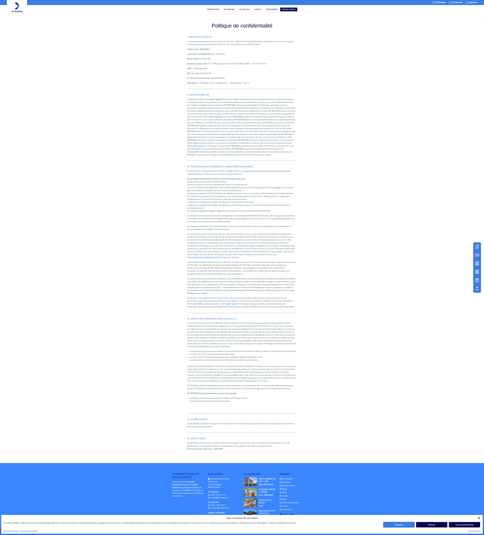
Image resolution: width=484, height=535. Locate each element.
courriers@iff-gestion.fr (196, 146)
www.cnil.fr (289, 307)
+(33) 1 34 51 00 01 (218, 505)
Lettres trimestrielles (290, 503)
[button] (479, 518)
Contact (258, 9)
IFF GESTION (457, 3)
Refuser (431, 525)
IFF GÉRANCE (440, 3)
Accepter (399, 525)
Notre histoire (287, 479)
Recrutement (272, 9)
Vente (284, 492)
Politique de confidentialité (28, 531)
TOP (477, 290)
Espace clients (288, 9)
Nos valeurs (286, 482)
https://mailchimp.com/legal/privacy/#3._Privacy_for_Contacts (213, 257)
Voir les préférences (464, 525)
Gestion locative (288, 486)
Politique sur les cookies (197, 293)
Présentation (213, 9)
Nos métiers (229, 9)
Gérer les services (474, 531)
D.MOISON (472, 3)
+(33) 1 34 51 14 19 (218, 495)
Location (285, 496)
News (284, 499)
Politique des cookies (11, 531)
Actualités (244, 9)
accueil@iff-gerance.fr (219, 498)
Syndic (284, 489)
